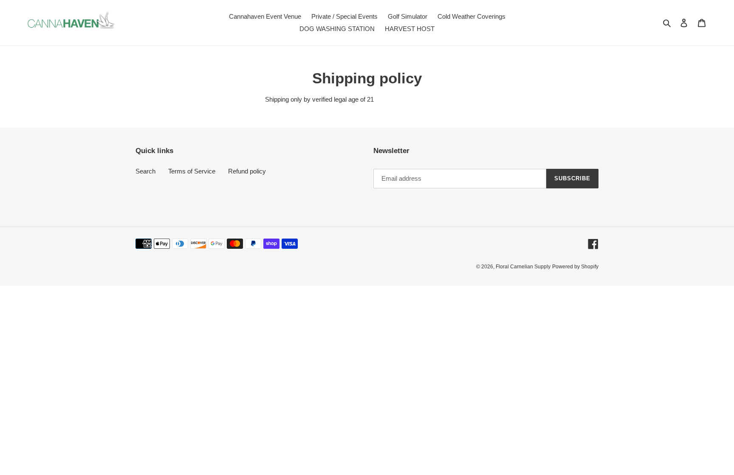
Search (145, 171)
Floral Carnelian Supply (523, 267)
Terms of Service (191, 171)
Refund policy (247, 171)
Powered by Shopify (575, 267)
